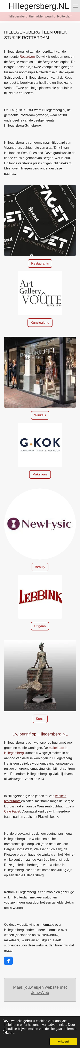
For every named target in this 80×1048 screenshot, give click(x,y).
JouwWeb (40, 992)
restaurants (12, 801)
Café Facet (12, 811)
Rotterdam (27, 56)
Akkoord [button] (63, 1041)
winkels (60, 796)
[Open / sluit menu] (75, 6)
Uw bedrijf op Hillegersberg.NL (40, 734)
